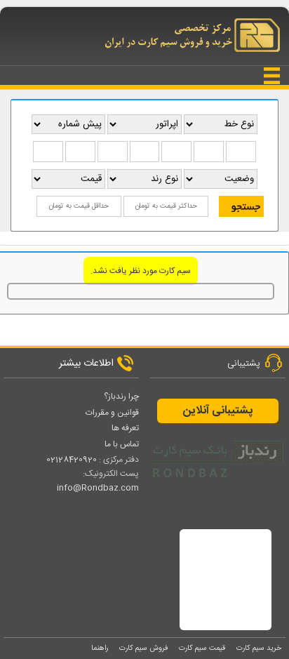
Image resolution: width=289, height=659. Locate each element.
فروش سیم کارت (143, 648)
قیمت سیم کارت (202, 648)
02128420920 (71, 460)
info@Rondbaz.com (98, 488)
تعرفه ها (125, 428)
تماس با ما (122, 444)
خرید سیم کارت (258, 648)
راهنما (99, 648)
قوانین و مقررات (112, 413)
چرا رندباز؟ (121, 397)
